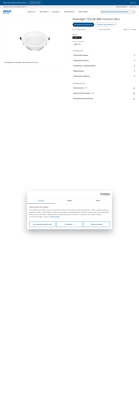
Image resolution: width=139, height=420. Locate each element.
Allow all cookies (96, 224)
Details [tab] (69, 200)
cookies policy (55, 217)
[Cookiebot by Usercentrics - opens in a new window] (101, 194)
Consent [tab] (41, 201)
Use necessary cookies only (42, 224)
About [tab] (98, 200)
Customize (68, 224)
